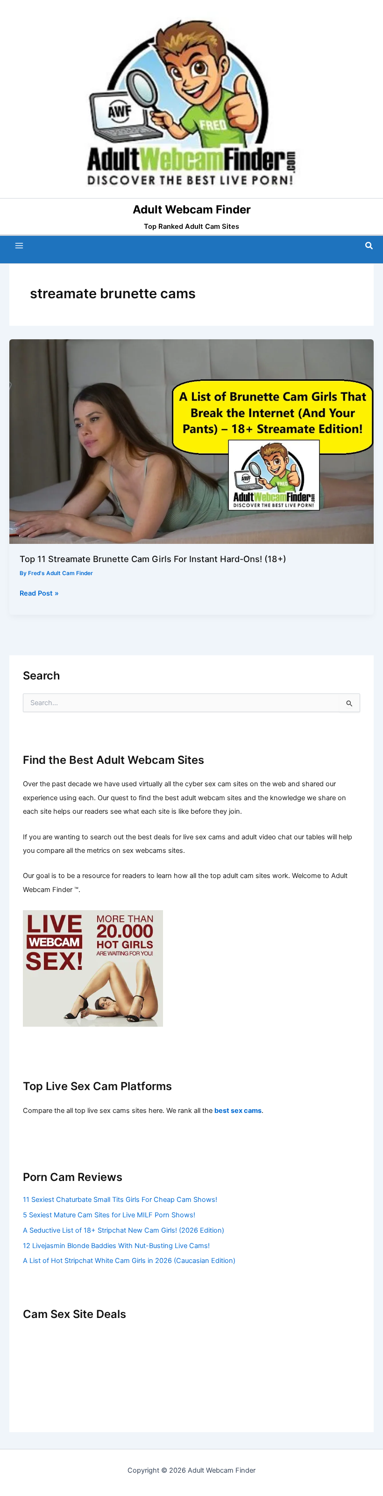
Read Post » (39, 594)
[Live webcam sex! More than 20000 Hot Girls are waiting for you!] (93, 968)
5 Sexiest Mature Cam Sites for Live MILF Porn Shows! (109, 1215)
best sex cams (238, 1110)
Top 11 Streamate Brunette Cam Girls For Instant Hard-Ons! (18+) (153, 559)
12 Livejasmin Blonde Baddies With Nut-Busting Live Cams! (116, 1246)
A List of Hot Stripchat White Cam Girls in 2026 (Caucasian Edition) (129, 1260)
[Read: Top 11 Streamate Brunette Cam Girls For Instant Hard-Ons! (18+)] (191, 441)
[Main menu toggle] (19, 245)
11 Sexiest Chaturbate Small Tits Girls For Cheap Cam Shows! (120, 1199)
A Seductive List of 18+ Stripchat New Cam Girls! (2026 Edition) (123, 1230)
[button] (369, 246)
